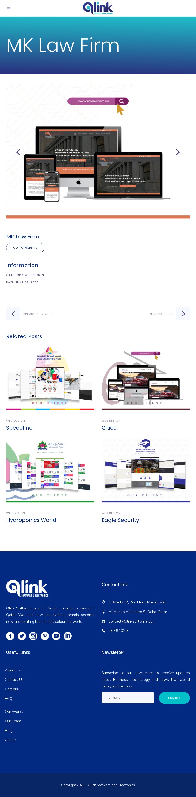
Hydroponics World (31, 520)
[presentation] (18, 152)
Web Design (34, 275)
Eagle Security (120, 520)
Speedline (19, 427)
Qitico (109, 427)
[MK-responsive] (98, 152)
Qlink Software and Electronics (111, 785)
